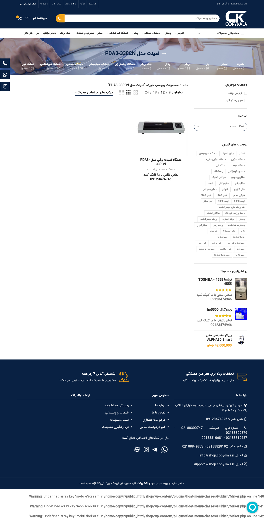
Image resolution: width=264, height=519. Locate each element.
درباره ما (160, 405)
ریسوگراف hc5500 (219, 310)
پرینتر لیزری (202, 225)
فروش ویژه (235, 93)
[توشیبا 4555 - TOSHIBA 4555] (241, 290)
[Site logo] (236, 18)
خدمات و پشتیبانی (117, 412)
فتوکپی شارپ (238, 195)
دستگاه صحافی (165, 170)
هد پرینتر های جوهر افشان (232, 207)
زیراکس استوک (219, 177)
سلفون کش (224, 183)
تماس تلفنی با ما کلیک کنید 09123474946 (214, 297)
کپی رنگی (202, 243)
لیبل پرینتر (208, 201)
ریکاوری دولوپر (238, 177)
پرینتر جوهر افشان (208, 219)
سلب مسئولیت (119, 420)
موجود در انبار (234, 100)
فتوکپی (225, 189)
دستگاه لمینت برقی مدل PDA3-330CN (160, 162)
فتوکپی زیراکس (209, 189)
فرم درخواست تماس (152, 427)
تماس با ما (158, 412)
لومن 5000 (223, 201)
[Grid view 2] (136, 93)
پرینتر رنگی (218, 225)
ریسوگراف (218, 171)
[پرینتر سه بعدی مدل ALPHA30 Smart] (241, 340)
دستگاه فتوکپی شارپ (216, 159)
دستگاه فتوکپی (238, 159)
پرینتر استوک (228, 219)
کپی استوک (222, 237)
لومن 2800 (239, 201)
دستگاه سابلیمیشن (207, 153)
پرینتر (242, 219)
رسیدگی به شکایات (117, 405)
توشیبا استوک (228, 153)
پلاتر (243, 231)
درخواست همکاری (153, 420)
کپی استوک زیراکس (236, 243)
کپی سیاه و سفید (207, 249)
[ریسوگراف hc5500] (241, 318)
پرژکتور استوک (213, 213)
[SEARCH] (60, 18)
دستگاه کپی (220, 165)
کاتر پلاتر (214, 231)
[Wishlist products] (27, 18)
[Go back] (164, 54)
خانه (185, 85)
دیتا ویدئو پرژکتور (237, 171)
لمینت (151, 170)
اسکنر (242, 153)
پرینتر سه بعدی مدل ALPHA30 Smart (219, 337)
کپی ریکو (241, 249)
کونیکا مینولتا (239, 237)
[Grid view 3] (128, 93)
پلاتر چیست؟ (229, 231)
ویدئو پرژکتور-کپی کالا (235, 213)
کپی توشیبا (216, 243)
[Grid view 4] (121, 93)
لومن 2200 (205, 195)
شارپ (210, 183)
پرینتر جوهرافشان (236, 225)
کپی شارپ (240, 255)
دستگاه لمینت (238, 165)
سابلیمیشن (240, 183)
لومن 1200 (221, 195)
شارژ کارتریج (239, 189)
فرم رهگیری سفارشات (115, 427)
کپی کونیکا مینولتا (222, 255)
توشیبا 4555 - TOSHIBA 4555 (215, 282)
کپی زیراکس (225, 249)
